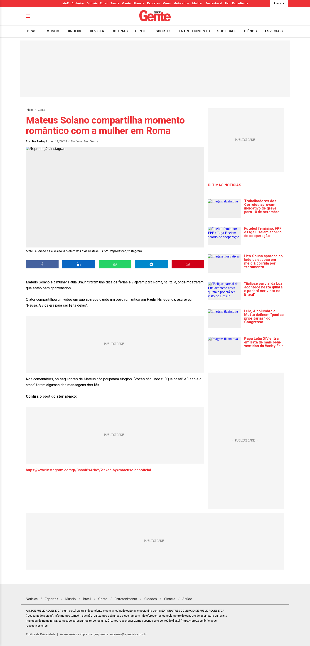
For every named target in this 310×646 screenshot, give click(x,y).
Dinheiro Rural (97, 3)
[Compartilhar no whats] (115, 264)
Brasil (33, 31)
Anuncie (279, 3)
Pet (227, 3)
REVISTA (97, 31)
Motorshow (181, 3)
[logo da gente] (155, 16)
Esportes (153, 3)
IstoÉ (65, 3)
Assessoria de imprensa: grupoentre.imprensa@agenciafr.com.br (103, 634)
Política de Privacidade (40, 634)
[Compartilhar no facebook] (42, 264)
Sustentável (213, 3)
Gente (126, 3)
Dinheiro (77, 3)
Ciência (251, 31)
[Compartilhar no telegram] (151, 264)
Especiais (274, 31)
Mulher (197, 3)
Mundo (53, 31)
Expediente (240, 3)
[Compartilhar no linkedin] (78, 264)
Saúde (114, 3)
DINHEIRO (74, 31)
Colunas (119, 31)
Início (29, 109)
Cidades (150, 599)
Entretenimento (194, 31)
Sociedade (227, 31)
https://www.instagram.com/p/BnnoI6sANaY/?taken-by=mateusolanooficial (88, 470)
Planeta (138, 3)
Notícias (32, 599)
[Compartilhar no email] (188, 264)
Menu (166, 3)
